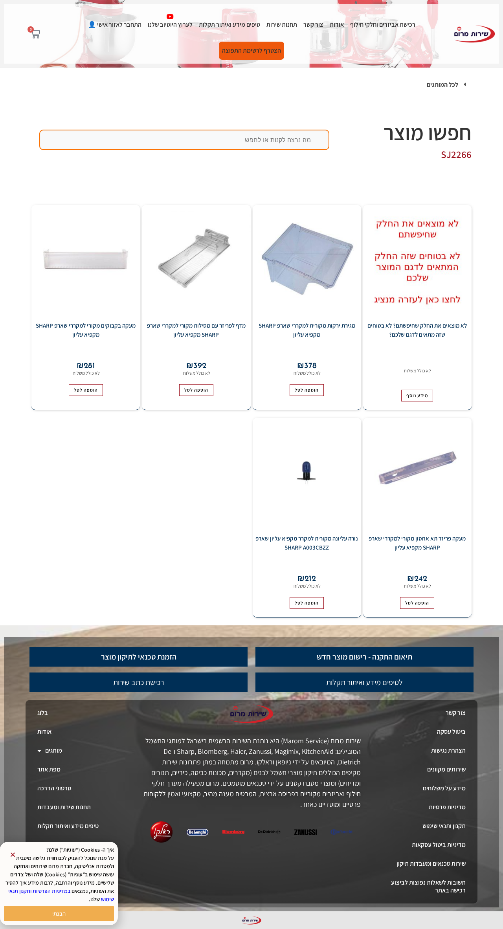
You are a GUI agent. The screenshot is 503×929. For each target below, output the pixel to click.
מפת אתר (49, 769)
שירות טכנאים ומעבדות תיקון (431, 863)
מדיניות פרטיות (447, 807)
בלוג (42, 713)
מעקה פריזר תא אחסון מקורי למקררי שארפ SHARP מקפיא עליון (417, 543)
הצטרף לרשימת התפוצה (251, 50)
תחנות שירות (281, 24)
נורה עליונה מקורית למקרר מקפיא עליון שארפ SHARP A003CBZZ (306, 543)
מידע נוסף (417, 395)
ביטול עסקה (451, 731)
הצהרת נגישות (448, 750)
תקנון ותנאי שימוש (444, 826)
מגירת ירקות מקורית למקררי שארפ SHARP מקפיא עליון (307, 330)
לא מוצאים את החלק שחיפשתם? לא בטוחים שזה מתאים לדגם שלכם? (417, 330)
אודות (337, 24)
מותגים (53, 750)
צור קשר (313, 24)
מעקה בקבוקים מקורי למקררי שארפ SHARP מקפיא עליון (86, 330)
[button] (251, 85)
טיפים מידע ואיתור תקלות (229, 24)
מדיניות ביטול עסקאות (439, 845)
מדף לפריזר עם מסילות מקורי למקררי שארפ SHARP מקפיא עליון (196, 330)
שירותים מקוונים (446, 769)
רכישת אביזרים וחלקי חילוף (382, 24)
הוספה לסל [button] (307, 390)
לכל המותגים (442, 85)
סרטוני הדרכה (54, 788)
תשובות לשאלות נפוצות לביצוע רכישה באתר (428, 886)
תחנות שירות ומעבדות (64, 807)
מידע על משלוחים (444, 788)
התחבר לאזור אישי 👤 (114, 24)
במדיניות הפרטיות (51, 890)
